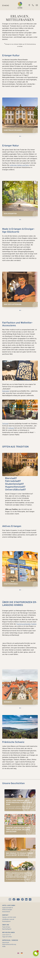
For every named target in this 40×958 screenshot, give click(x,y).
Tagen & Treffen (7, 937)
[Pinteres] (22, 899)
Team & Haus (6, 927)
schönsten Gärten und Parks (19, 165)
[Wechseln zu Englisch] (18, 953)
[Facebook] (14, 899)
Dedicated (5, 391)
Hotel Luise (20, 5)
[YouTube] (18, 899)
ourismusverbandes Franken (27, 624)
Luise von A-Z (6, 935)
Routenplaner (6, 921)
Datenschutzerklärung (9, 944)
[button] (21, 219)
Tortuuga (5, 424)
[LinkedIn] (26, 899)
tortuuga (11, 428)
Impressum (5, 942)
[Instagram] (10, 899)
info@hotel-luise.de (8, 919)
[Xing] (30, 899)
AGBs (4, 946)
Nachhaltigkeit (6, 929)
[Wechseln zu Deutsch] (22, 953)
